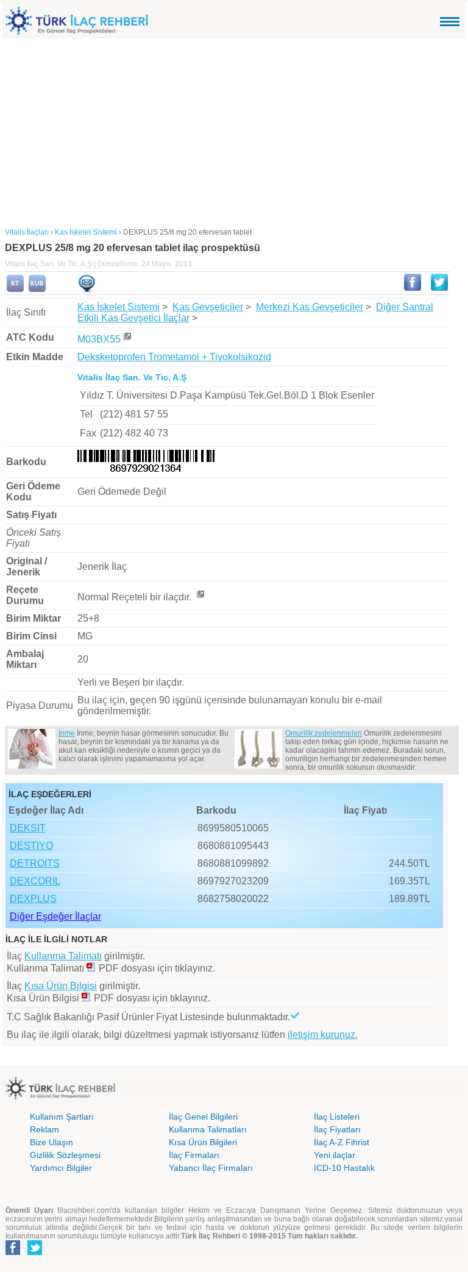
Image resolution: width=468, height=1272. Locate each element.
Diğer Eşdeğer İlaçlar (55, 916)
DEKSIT (28, 828)
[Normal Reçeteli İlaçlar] (200, 597)
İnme (66, 733)
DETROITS (35, 863)
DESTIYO (31, 845)
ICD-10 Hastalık (344, 1168)
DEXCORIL (35, 881)
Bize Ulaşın (51, 1142)
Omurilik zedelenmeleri (323, 733)
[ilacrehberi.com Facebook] (12, 1252)
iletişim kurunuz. (323, 1034)
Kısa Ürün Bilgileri (203, 1142)
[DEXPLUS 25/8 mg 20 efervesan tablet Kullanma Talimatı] (15, 289)
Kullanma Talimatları (208, 1129)
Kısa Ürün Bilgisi (60, 986)
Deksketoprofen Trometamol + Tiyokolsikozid (174, 357)
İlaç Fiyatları (337, 1129)
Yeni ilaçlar (334, 1155)
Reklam (44, 1129)
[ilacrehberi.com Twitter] (34, 1252)
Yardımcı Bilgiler (61, 1168)
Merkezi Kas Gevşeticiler (309, 307)
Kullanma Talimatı (63, 956)
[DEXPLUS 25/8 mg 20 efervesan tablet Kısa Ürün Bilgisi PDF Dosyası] (86, 998)
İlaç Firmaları (194, 1155)
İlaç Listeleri (337, 1116)
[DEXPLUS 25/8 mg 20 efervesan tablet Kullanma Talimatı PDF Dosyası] (91, 968)
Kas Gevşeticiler (207, 307)
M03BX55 (99, 339)
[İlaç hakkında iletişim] (86, 289)
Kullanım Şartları (62, 1116)
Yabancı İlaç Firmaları (211, 1168)
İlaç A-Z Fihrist (341, 1142)
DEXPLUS (33, 899)
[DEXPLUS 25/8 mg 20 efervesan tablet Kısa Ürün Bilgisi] (37, 289)
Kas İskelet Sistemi (118, 307)
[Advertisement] (234, 129)
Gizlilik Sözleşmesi (65, 1155)
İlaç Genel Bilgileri (203, 1116)
